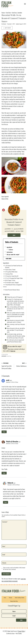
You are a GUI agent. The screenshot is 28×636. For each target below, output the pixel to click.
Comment (5, 522)
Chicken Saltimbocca (21, 364)
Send (21, 620)
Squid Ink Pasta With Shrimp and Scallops (7, 365)
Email (4, 555)
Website (4, 563)
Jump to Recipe (8, 28)
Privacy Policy (21, 631)
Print (14, 235)
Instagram (13, 351)
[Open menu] (24, 4)
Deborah (4, 24)
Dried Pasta (8, 12)
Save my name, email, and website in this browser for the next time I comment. (14, 568)
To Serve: (11, 249)
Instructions (10, 252)
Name (4, 546)
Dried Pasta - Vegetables (17, 12)
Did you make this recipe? (13, 254)
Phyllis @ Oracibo (12, 441)
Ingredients (9, 247)
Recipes (3, 12)
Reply (4, 432)
